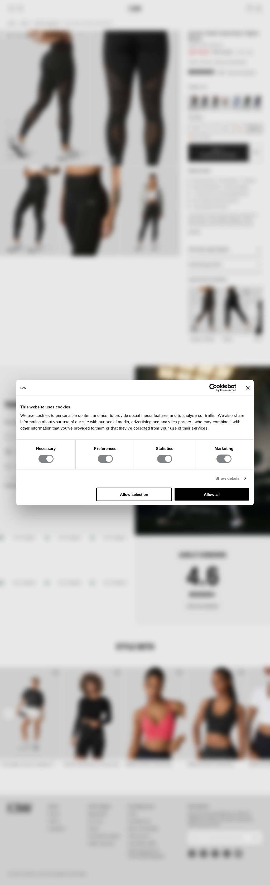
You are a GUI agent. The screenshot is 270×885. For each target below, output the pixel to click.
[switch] (105, 459)
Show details (227, 478)
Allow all (212, 494)
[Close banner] (248, 388)
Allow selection (134, 494)
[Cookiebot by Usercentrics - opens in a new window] (213, 388)
